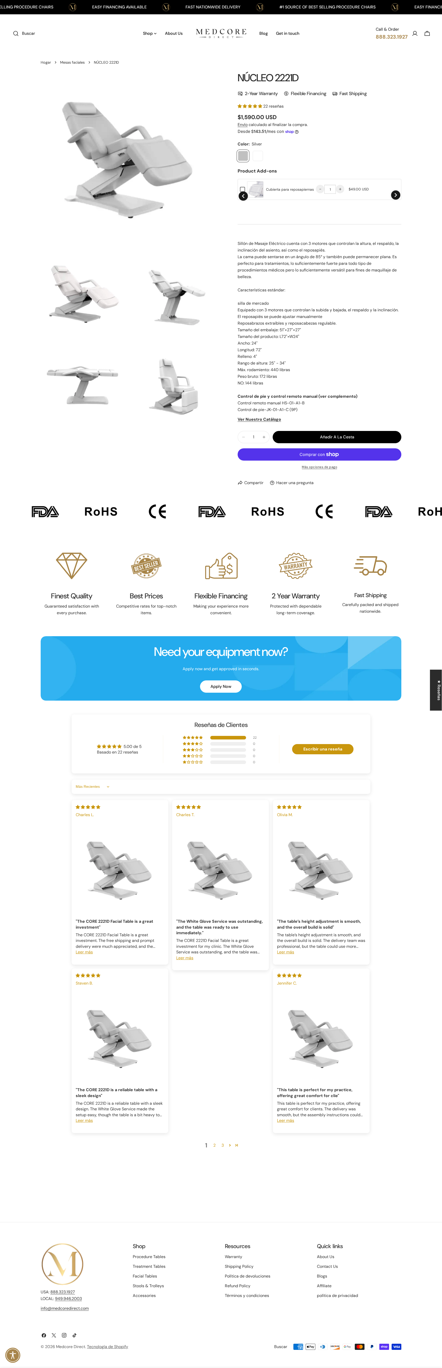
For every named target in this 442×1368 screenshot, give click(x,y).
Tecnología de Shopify (107, 1346)
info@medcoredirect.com (65, 1308)
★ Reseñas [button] (439, 690)
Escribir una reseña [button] (322, 749)
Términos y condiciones (247, 1295)
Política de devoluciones (247, 1276)
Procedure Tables (149, 1256)
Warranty (233, 1256)
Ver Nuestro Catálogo (259, 419)
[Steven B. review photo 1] (120, 1039)
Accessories (144, 1295)
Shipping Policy (239, 1266)
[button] (250, 106)
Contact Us (327, 1266)
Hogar (46, 62)
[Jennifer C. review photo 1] (321, 1039)
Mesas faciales (72, 62)
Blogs (322, 1276)
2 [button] (214, 1145)
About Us (325, 1256)
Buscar (280, 1346)
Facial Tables (145, 1276)
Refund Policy (237, 1286)
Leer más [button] (84, 952)
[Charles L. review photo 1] (120, 870)
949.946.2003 (68, 1298)
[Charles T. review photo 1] (220, 870)
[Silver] (243, 156)
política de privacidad (337, 1295)
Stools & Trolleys (148, 1286)
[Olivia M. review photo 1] (321, 870)
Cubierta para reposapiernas (290, 189)
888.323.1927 (62, 1292)
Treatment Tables (149, 1266)
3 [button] (223, 1145)
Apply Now (221, 686)
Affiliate (324, 1286)
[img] (88, 807)
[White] (257, 156)
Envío (243, 124)
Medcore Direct (70, 1346)
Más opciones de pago (319, 467)
